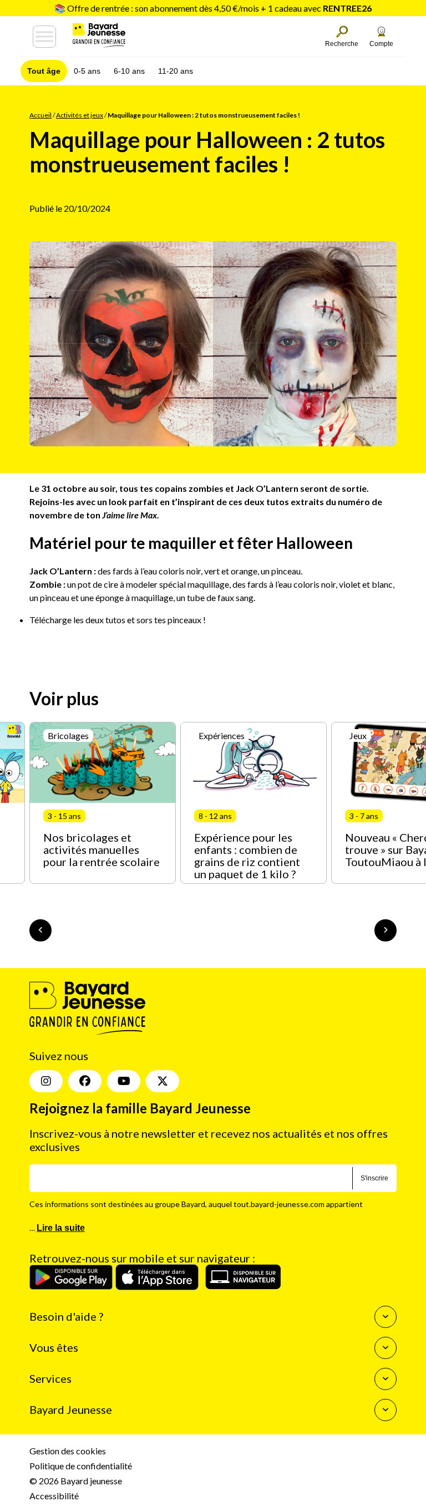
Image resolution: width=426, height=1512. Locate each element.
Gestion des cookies (67, 1450)
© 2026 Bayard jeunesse (75, 1480)
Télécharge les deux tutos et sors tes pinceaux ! (117, 619)
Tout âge (43, 71)
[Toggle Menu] (44, 36)
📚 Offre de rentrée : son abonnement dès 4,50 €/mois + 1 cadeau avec (213, 8)
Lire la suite (61, 1228)
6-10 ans (129, 71)
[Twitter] (162, 1081)
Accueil (40, 115)
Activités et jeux (79, 115)
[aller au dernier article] (40, 930)
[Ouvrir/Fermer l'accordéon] (385, 1317)
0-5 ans (87, 71)
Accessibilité (54, 1495)
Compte (381, 44)
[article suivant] (385, 930)
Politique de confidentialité (80, 1465)
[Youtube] (123, 1081)
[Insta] (46, 1081)
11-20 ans (175, 71)
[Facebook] (85, 1081)
